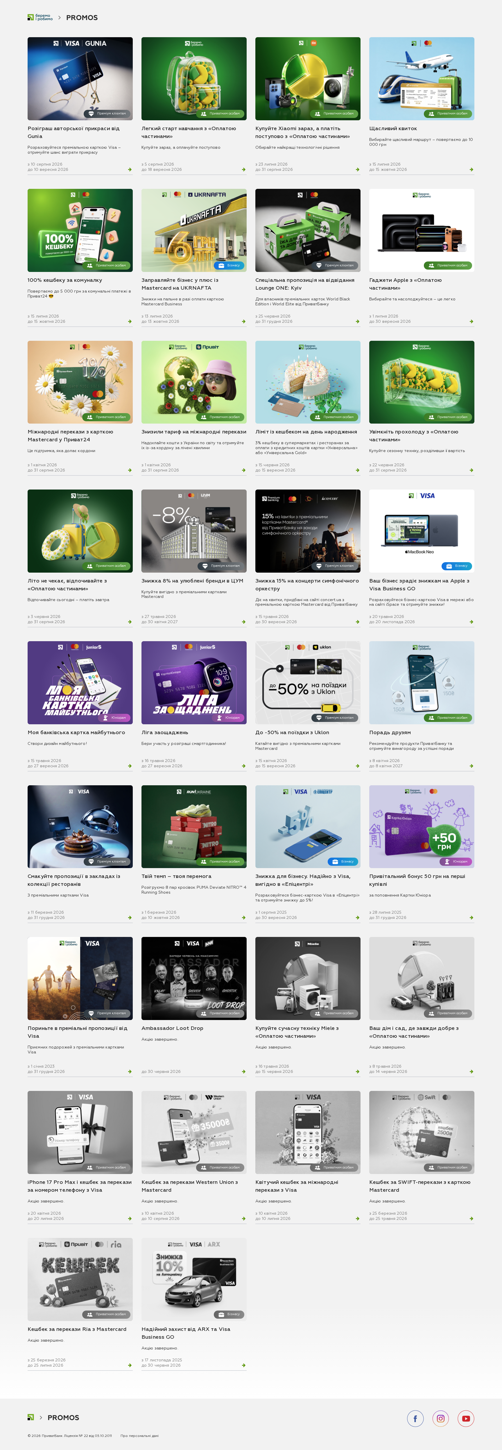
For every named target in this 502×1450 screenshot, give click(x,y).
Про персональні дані (140, 1436)
